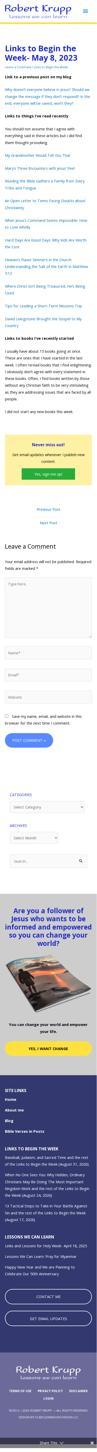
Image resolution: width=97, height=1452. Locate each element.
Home (10, 1099)
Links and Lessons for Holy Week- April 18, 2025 (46, 1245)
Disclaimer (78, 1391)
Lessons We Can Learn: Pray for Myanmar (41, 1256)
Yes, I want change (48, 1048)
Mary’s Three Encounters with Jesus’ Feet (40, 168)
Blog (9, 1120)
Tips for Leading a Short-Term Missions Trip (43, 305)
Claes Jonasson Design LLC (56, 1417)
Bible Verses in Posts (24, 1131)
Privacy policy (50, 1391)
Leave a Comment (18, 67)
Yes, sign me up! (48, 474)
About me (14, 1110)
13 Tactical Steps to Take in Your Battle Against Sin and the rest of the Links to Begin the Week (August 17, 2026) (46, 1212)
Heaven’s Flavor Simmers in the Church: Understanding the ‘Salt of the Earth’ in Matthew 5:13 (46, 266)
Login (48, 1398)
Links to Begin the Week (51, 67)
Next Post (48, 522)
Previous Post (48, 509)
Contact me (48, 1296)
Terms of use (20, 1391)
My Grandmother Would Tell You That (37, 155)
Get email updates (48, 1318)
